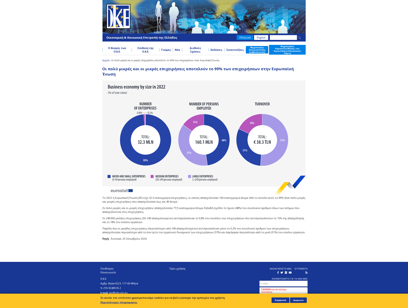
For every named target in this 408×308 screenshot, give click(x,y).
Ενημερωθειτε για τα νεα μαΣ (290, 278)
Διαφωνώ (298, 300)
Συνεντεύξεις (235, 50)
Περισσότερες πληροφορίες (118, 302)
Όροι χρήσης (177, 268)
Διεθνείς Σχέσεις (195, 49)
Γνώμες (166, 50)
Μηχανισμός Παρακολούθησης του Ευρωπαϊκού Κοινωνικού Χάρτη (287, 50)
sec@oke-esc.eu (118, 292)
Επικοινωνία (108, 272)
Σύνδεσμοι (107, 268)
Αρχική (105, 60)
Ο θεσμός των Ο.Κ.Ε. (117, 49)
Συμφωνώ (280, 300)
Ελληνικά (245, 37)
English (261, 37)
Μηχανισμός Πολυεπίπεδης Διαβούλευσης (257, 49)
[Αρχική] (204, 16)
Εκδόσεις (216, 50)
